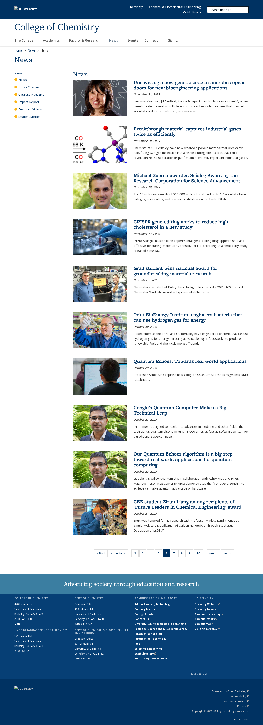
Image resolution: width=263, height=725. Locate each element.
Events (132, 40)
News (114, 40)
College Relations (146, 614)
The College (24, 40)
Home (18, 50)
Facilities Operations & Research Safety (161, 629)
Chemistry (135, 7)
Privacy (243, 706)
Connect (151, 40)
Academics (52, 40)
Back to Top (241, 719)
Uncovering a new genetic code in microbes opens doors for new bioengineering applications (189, 85)
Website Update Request (151, 658)
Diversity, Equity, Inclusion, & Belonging (160, 624)
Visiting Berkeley (207, 629)
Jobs (137, 643)
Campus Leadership (209, 614)
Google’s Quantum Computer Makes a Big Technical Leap (180, 410)
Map (17, 624)
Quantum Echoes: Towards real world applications (190, 361)
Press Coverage (30, 87)
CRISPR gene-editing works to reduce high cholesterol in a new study (181, 224)
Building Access (145, 609)
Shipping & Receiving (148, 648)
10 (200, 554)
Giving (172, 40)
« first (102, 553)
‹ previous (119, 553)
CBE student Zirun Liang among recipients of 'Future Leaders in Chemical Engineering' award (187, 504)
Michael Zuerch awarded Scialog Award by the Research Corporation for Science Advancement (187, 178)
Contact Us (142, 619)
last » (229, 553)
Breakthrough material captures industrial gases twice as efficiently (187, 131)
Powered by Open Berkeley (230, 691)
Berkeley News (206, 609)
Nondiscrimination (236, 701)
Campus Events (206, 619)
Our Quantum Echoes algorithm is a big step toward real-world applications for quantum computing (183, 459)
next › (214, 553)
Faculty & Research (84, 40)
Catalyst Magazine (31, 94)
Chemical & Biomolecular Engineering (175, 7)
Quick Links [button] (191, 12)
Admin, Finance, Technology (153, 604)
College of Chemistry (56, 27)
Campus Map (204, 624)
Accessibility (240, 696)
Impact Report (28, 102)
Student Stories (29, 117)
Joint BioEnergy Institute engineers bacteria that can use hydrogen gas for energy (188, 317)
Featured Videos (30, 109)
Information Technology (150, 639)
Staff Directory (145, 653)
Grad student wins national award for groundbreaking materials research (175, 271)
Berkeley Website (207, 604)
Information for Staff (148, 634)
